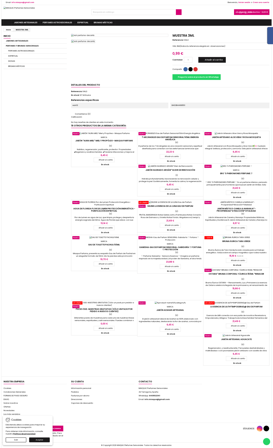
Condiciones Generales (15, 392)
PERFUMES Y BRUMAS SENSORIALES (22, 45)
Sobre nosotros (11, 403)
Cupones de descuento (82, 403)
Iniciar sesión (244, 2)
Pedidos (75, 392)
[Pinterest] (195, 69)
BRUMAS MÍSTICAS (103, 22)
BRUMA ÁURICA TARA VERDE (236, 241)
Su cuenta (77, 381)
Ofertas (7, 406)
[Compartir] (185, 69)
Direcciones (76, 399)
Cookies (7, 388)
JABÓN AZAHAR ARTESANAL (170, 310)
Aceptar (39, 439)
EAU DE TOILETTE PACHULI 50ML (104, 244)
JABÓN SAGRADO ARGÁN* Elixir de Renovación (170, 170)
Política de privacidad (24, 433)
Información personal (81, 388)
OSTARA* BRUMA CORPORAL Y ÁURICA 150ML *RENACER (236, 273)
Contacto (145, 381)
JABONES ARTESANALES (25, 22)
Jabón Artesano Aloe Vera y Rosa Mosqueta (236, 137)
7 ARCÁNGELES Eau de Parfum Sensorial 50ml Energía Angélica (170, 138)
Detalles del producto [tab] (85, 84)
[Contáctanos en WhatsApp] (266, 441)
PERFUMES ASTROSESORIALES (57, 22)
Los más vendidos (12, 414)
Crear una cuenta (261, 2)
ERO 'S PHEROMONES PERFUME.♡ (236, 173)
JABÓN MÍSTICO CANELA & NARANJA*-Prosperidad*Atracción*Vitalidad (236, 209)
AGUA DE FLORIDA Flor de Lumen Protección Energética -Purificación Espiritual (104, 209)
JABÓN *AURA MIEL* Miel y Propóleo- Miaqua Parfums (104, 140)
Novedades (9, 410)
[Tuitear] (190, 69)
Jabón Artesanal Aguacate (236, 339)
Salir (16, 439)
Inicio (7, 36)
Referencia (177, 40)
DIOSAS (11, 61)
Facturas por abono (80, 395)
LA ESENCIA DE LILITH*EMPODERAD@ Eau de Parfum (236, 306)
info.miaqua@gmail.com (23, 2)
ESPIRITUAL (82, 22)
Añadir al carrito (212, 59)
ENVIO (6, 399)
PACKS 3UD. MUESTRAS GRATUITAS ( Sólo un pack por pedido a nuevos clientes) (104, 310)
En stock (75, 95)
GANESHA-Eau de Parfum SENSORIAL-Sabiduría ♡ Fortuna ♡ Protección (170, 248)
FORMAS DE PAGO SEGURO (16, 395)
